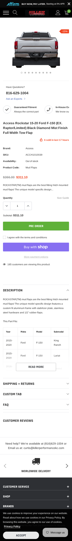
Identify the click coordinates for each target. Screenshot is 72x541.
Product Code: (11, 167)
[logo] (37, 13)
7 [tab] (43, 72)
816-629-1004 (17, 93)
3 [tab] (29, 72)
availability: (9, 161)
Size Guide (63, 198)
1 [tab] (21, 72)
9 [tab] (50, 72)
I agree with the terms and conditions (27, 237)
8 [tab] (47, 72)
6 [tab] (39, 72)
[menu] (6, 13)
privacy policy (12, 526)
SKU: (6, 154)
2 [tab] (25, 72)
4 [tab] (32, 72)
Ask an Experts (14, 98)
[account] (58, 12)
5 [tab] (36, 72)
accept (21, 535)
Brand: (7, 148)
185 (9, 264)
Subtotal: (8, 215)
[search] (15, 13)
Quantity (8, 198)
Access (29, 148)
